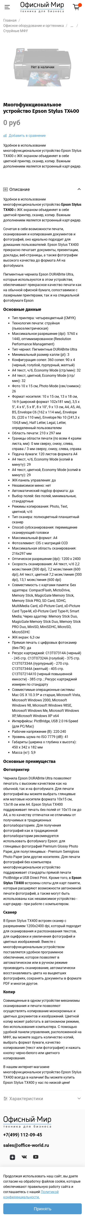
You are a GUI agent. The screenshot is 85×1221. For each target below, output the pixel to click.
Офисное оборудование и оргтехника (33, 26)
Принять (42, 1208)
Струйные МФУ (15, 31)
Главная (10, 20)
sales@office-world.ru (26, 1145)
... (72, 26)
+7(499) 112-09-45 (22, 1134)
